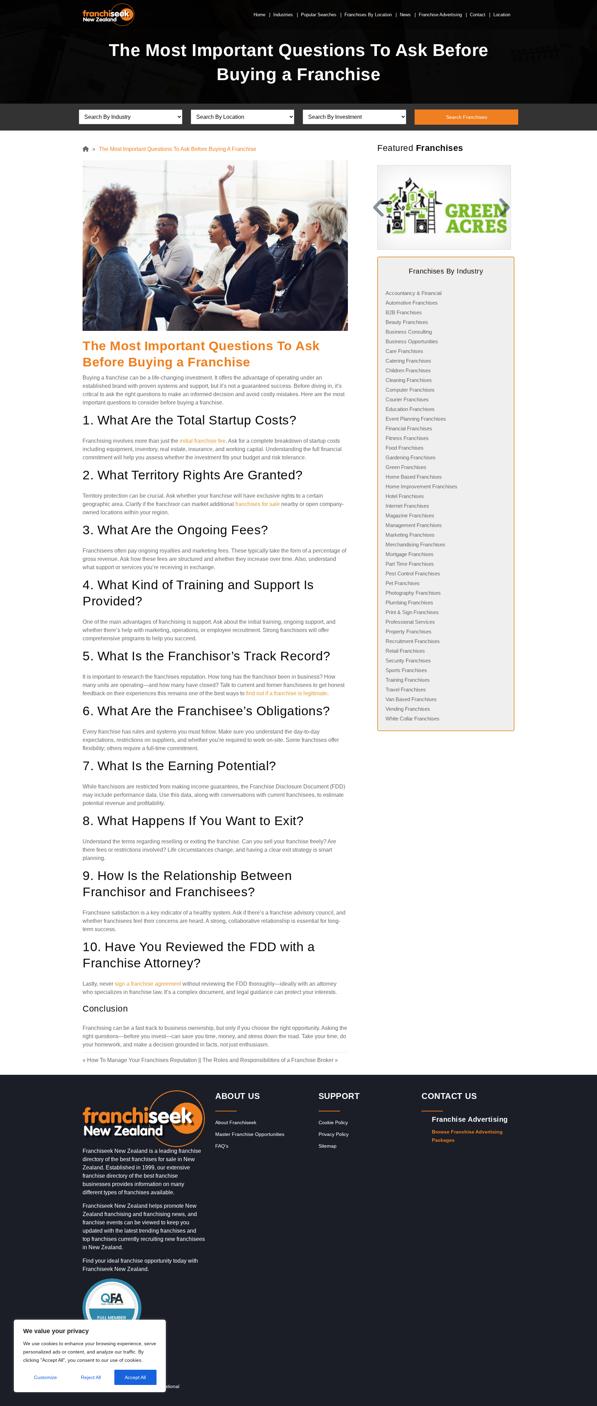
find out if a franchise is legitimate (286, 693)
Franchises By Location (368, 14)
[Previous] (377, 207)
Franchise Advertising (440, 14)
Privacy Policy (334, 1134)
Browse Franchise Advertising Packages (467, 1136)
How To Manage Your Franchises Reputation (142, 1060)
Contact (477, 14)
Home (259, 14)
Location (501, 14)
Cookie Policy (333, 1122)
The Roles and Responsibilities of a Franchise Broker (267, 1060)
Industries (283, 14)
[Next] (505, 207)
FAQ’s (221, 1146)
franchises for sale (257, 504)
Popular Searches (319, 14)
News (405, 14)
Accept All (135, 1377)
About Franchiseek (235, 1122)
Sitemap (328, 1146)
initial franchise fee (203, 441)
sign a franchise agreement (148, 984)
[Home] (87, 149)
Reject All (91, 1377)
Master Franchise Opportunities (249, 1134)
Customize (45, 1377)
